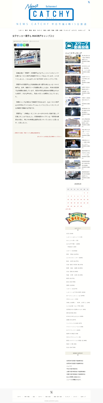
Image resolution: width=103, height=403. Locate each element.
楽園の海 (69, 319)
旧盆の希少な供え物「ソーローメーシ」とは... (86, 131)
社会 (67, 347)
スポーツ (39, 30)
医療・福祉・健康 (71, 268)
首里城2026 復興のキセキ (74, 309)
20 (78, 203)
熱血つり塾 (69, 344)
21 (81, 203)
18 (71, 203)
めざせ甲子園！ (71, 244)
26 (74, 206)
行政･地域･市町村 (71, 264)
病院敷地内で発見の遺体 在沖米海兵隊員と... (86, 110)
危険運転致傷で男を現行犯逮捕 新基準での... (86, 174)
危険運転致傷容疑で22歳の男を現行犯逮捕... (86, 163)
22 (84, 203)
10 (68, 199)
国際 (67, 285)
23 (87, 203)
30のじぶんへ (70, 299)
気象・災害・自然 (57, 30)
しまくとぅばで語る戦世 (73, 292)
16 (87, 199)
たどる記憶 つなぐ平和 (73, 306)
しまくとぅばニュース (73, 237)
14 (81, 199)
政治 (34, 30)
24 (68, 206)
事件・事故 (28, 30)
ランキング (67, 30)
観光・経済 (47, 30)
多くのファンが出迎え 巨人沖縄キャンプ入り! (49, 136)
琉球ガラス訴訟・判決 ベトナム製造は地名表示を (27, 133)
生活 (67, 233)
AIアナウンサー (71, 330)
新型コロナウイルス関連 (73, 340)
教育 (67, 278)
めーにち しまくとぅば (73, 295)
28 (81, 206)
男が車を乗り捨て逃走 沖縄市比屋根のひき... (86, 57)
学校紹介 (70, 246)
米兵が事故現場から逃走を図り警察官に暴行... (86, 121)
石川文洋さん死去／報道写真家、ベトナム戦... (86, 68)
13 (78, 199)
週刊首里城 (69, 313)
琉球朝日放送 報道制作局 (21, 41)
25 (71, 206)
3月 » (69, 209)
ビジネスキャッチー (72, 257)
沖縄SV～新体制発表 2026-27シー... (86, 100)
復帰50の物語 (70, 333)
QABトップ (81, 30)
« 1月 (66, 209)
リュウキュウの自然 (72, 323)
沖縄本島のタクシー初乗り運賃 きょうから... (86, 142)
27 (78, 206)
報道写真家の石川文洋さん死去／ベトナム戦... (86, 152)
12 (74, 199)
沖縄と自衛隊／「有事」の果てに (76, 302)
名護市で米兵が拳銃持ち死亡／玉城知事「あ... (86, 89)
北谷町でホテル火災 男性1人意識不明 (86, 78)
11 (71, 199)
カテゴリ (74, 30)
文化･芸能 (69, 271)
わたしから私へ (71, 240)
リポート (21, 30)
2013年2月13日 (35, 41)
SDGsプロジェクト (72, 337)
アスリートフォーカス (73, 326)
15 (84, 199)
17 (68, 203)
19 (74, 203)
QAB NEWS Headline (53, 401)
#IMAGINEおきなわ (72, 316)
